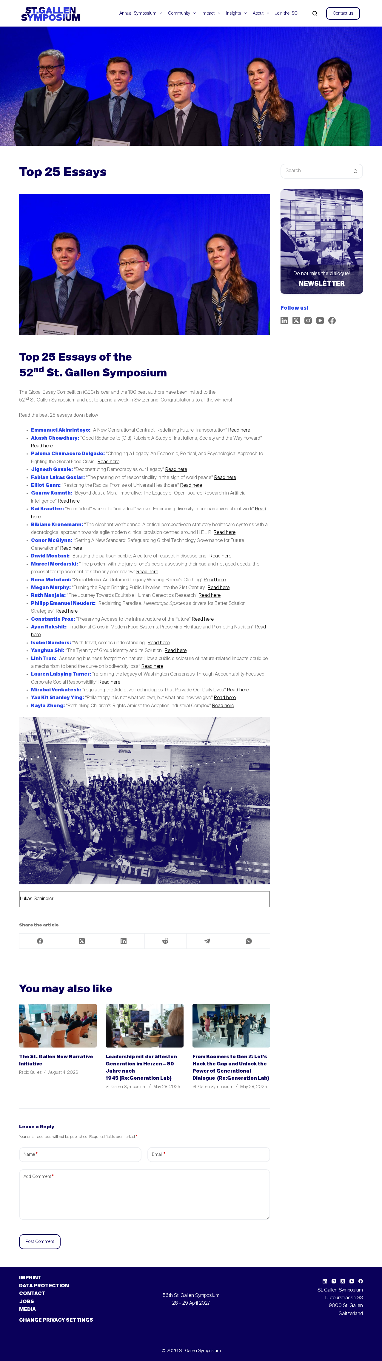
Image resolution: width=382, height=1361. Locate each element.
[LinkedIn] (124, 941)
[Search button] (355, 171)
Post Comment (40, 1241)
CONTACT (32, 1294)
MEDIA (27, 1309)
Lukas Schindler (36, 899)
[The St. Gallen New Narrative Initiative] (58, 1025)
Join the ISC (286, 13)
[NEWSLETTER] (322, 241)
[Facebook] (40, 941)
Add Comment (39, 1176)
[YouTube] (320, 320)
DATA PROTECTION (44, 1286)
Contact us (343, 13)
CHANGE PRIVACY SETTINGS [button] (56, 1320)
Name (31, 1154)
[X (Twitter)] (82, 941)
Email (158, 1154)
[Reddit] (166, 941)
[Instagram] (308, 320)
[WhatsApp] (249, 941)
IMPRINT (30, 1278)
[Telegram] (207, 941)
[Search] (314, 13)
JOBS (26, 1302)
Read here (239, 430)
